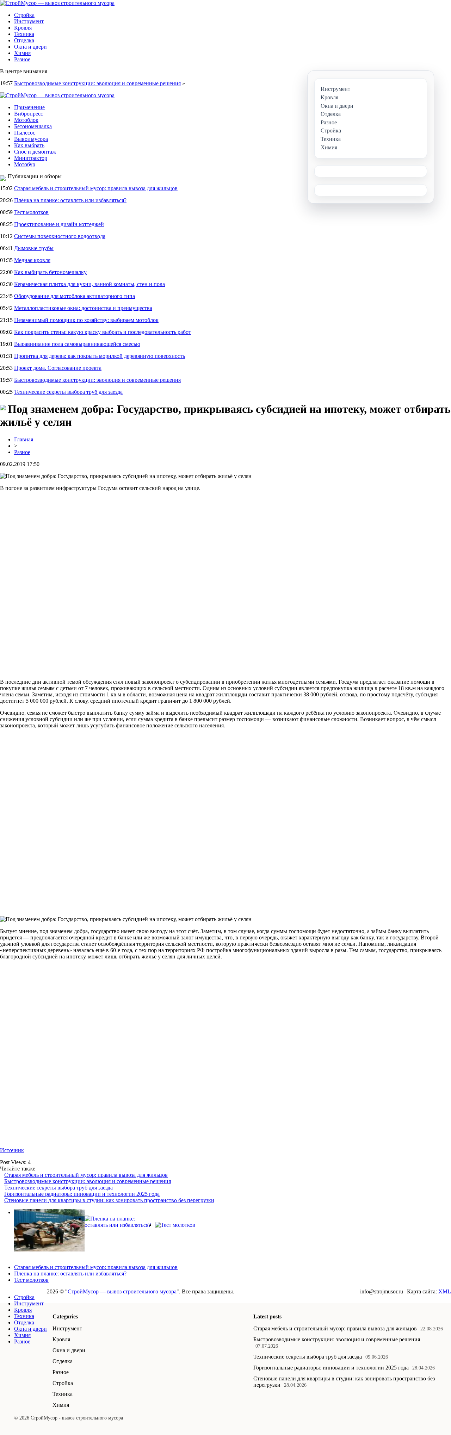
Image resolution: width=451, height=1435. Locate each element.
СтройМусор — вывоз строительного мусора (122, 1291)
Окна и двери (30, 47)
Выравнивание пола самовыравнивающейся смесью (77, 344)
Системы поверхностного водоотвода (59, 236)
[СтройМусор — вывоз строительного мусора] (57, 3)
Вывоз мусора (31, 139)
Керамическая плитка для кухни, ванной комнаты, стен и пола (89, 284)
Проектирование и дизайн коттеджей (59, 224)
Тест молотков (31, 212)
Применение (29, 107)
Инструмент (29, 21)
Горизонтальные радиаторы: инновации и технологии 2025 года (82, 1194)
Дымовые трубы (34, 248)
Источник (12, 1150)
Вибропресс (28, 114)
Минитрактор (30, 158)
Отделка (24, 40)
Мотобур (24, 164)
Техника (24, 34)
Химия (22, 53)
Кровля (23, 28)
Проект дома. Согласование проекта (57, 368)
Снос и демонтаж (35, 152)
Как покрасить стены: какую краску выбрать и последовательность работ (102, 332)
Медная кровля (32, 260)
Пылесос (24, 133)
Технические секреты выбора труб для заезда (68, 392)
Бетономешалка (33, 126)
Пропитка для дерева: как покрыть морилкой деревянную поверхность (99, 356)
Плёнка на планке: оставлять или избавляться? (70, 200)
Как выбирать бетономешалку (50, 272)
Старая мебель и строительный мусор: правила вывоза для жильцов (96, 188)
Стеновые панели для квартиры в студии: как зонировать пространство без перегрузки (109, 1200)
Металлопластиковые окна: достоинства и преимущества (83, 308)
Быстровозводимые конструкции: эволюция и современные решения (97, 83)
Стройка (24, 15)
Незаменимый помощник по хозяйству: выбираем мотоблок (86, 320)
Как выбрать (29, 145)
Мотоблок (26, 120)
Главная (23, 439)
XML (444, 1291)
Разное (22, 59)
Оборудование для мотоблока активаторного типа (74, 296)
